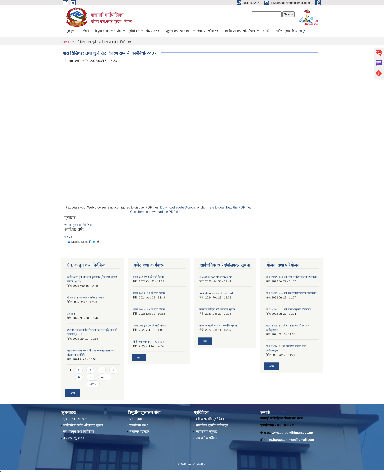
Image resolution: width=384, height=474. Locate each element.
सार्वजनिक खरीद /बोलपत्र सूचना (83, 425)
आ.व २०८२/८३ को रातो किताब (148, 276)
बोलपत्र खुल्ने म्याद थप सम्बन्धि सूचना (218, 325)
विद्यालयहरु (152, 31)
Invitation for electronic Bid (216, 293)
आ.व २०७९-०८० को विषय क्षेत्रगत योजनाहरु (288, 309)
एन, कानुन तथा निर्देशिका (78, 431)
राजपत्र (71, 313)
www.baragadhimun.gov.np (292, 432)
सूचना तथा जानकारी (178, 31)
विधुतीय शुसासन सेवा (108, 31)
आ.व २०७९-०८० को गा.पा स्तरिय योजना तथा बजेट (291, 276)
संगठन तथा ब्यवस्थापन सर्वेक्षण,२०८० (85, 297)
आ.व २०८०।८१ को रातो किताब (149, 309)
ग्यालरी (266, 31)
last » (93, 383)
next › (104, 377)
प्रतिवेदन (133, 31)
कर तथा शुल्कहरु (73, 438)
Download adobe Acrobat (178, 207)
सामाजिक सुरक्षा (138, 425)
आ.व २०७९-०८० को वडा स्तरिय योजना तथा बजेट (291, 293)
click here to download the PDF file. (226, 207)
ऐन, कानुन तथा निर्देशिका (78, 225)
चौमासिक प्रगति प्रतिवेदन (212, 425)
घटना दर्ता (135, 419)
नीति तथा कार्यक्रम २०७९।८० (148, 341)
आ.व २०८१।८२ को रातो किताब (149, 293)
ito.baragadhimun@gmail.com (291, 439)
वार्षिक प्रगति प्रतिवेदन (210, 419)
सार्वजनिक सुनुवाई (206, 431)
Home (65, 41)
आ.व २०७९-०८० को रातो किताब (149, 325)
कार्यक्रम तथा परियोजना (240, 31)
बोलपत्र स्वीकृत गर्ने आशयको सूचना (217, 309)
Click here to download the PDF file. (155, 212)
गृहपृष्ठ (70, 31)
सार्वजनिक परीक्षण (206, 438)
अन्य (72, 393)
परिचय (85, 31)
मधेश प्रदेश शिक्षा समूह (290, 31)
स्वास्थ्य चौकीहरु (208, 31)
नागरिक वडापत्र (139, 431)
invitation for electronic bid (215, 276)
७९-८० (68, 236)
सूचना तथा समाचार (75, 419)
